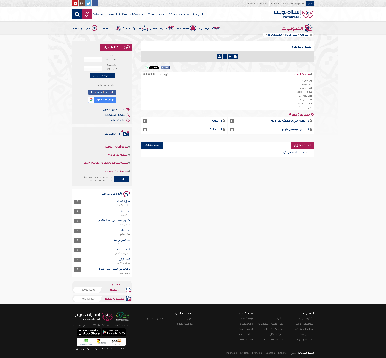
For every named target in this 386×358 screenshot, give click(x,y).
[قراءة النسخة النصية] (235, 56)
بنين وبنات (99, 14)
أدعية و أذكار (276, 334)
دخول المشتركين (102, 75)
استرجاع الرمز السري (114, 109)
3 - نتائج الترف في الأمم (295, 129)
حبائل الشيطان (123, 201)
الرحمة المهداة (245, 318)
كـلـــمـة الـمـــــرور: (111, 67)
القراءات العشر (158, 28)
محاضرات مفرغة (304, 329)
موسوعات (185, 14)
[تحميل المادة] (225, 56)
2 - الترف (217, 120)
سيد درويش (125, 214)
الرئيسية (198, 14)
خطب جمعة (307, 334)
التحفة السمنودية (122, 250)
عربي (309, 3)
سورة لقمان (125, 211)
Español (299, 3)
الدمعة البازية (124, 260)
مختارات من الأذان (273, 329)
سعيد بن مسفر (124, 273)
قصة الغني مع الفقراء (120, 240)
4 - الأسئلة (216, 129)
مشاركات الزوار (155, 318)
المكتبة (123, 14)
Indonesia (252, 3)
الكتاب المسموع (305, 339)
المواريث (112, 14)
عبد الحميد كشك (123, 243)
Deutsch (288, 3)
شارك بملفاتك (81, 28)
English (264, 3)
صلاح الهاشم (125, 234)
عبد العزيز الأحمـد (123, 263)
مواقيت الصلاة (185, 323)
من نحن (80, 349)
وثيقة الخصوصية (119, 349)
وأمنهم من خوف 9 (118, 148)
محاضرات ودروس (304, 323)
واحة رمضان (246, 323)
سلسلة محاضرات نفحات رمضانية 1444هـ (106, 156)
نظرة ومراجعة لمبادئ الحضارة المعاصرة (113, 221)
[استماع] (230, 56)
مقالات (173, 14)
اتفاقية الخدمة (102, 349)
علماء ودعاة (183, 28)
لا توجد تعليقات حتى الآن (296, 152)
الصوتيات (135, 14)
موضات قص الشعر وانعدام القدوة (114, 269)
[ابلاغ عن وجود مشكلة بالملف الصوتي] (219, 56)
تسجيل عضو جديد (115, 115)
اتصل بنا (89, 349)
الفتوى (161, 14)
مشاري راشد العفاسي (122, 253)
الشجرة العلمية (132, 28)
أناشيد (280, 318)
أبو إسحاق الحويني (123, 205)
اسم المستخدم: (111, 57)
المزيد (121, 179)
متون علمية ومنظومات (270, 323)
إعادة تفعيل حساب (114, 120)
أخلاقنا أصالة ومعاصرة (116, 140)
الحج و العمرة (246, 329)
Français (276, 3)
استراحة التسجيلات (273, 339)
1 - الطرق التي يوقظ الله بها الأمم (290, 120)
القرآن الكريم (205, 28)
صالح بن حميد (125, 224)
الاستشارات (148, 14)
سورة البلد (125, 230)
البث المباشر (107, 28)
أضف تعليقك (152, 145)
